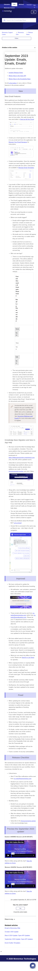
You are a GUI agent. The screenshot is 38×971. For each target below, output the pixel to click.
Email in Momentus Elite (12, 928)
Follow (16, 38)
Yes (20, 908)
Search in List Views (28, 657)
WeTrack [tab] (21, 4)
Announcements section (16, 471)
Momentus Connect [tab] (9, 8)
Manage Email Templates (26, 167)
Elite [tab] (14, 4)
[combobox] (19, 20)
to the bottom (13, 83)
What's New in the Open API (17, 76)
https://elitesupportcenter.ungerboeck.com (22, 457)
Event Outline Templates (12, 943)
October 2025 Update (11, 932)
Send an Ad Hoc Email (27, 119)
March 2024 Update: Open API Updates (17, 935)
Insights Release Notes (16, 72)
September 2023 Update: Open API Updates (19, 939)
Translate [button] (29, 4)
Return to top (9, 919)
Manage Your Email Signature (18, 142)
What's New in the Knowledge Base (19, 79)
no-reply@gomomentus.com (22, 778)
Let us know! (18, 523)
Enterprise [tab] (7, 4)
